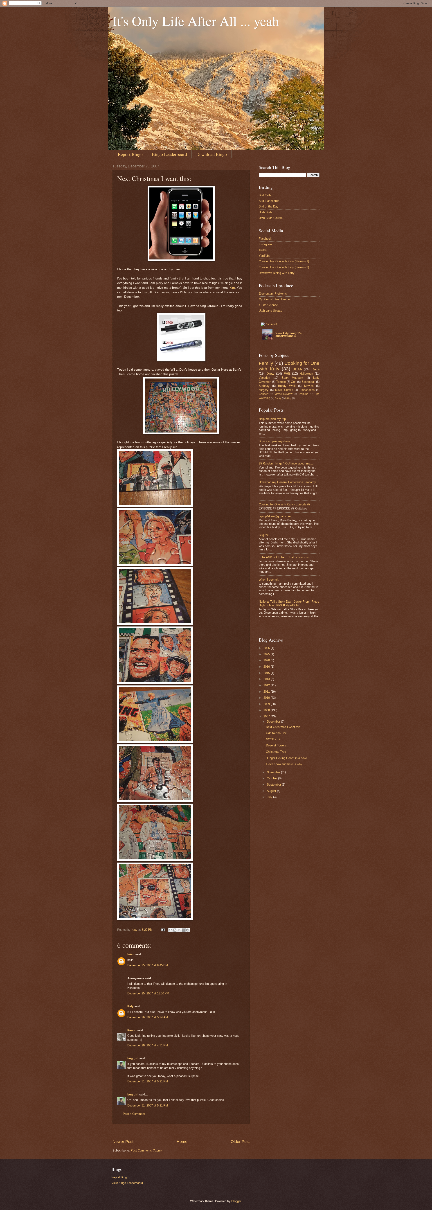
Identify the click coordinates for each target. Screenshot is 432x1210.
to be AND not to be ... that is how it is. (284, 557)
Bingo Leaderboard (169, 154)
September (274, 784)
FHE (287, 373)
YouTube (264, 255)
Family (266, 363)
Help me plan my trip (272, 419)
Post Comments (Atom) (146, 1150)
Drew (270, 373)
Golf (293, 381)
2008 (267, 710)
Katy (130, 1006)
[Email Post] (162, 929)
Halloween (306, 373)
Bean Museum (292, 377)
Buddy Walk (287, 386)
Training (303, 394)
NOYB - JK (273, 739)
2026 (267, 648)
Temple (281, 381)
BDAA (297, 369)
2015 (267, 673)
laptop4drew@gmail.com (275, 516)
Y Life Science (268, 305)
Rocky (278, 398)
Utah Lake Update (270, 310)
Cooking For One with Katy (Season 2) (284, 267)
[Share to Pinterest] (187, 930)
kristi (130, 954)
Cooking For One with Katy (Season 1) (284, 261)
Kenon (131, 1030)
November (274, 772)
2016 (267, 666)
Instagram (265, 244)
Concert (263, 394)
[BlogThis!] (175, 930)
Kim (232, 287)
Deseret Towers (276, 745)
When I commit (269, 579)
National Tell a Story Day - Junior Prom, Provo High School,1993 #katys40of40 (289, 603)
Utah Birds (265, 212)
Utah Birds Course (271, 218)
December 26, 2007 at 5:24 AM (147, 1017)
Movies (309, 386)
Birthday (264, 386)
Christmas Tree (276, 751)
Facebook (265, 238)
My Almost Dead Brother (275, 299)
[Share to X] (179, 930)
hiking (288, 398)
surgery (263, 390)
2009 (267, 704)
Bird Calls (265, 195)
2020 (267, 660)
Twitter (263, 250)
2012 (267, 685)
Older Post (240, 1141)
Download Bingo (211, 154)
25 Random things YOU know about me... (286, 463)
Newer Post (122, 1141)
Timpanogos (307, 390)
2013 (267, 679)
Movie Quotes (284, 390)
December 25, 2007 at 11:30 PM (148, 993)
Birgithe (264, 535)
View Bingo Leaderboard (127, 1183)
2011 (267, 691)
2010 (267, 697)
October (272, 778)
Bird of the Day (268, 206)
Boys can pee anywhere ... (276, 441)
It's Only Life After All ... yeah (195, 21)
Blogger (236, 1201)
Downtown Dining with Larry (277, 273)
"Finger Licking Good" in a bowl (286, 758)
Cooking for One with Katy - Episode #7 (284, 504)
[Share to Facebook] (183, 930)
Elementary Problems (273, 293)
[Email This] (170, 930)
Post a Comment (134, 1113)
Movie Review (283, 394)
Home (182, 1141)
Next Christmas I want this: (284, 727)
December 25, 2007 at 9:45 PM (147, 965)
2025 (267, 654)
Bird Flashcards (269, 201)
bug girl (132, 1058)
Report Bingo (130, 154)
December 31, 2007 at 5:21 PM (147, 1081)
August (272, 791)
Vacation (264, 377)
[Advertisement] (194, 1131)
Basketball (308, 381)
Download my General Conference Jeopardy (287, 482)
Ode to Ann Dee (276, 733)
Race (316, 369)
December (274, 721)
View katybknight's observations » (288, 334)
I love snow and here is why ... (286, 764)
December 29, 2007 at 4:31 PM (147, 1045)
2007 (267, 716)
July (270, 797)
